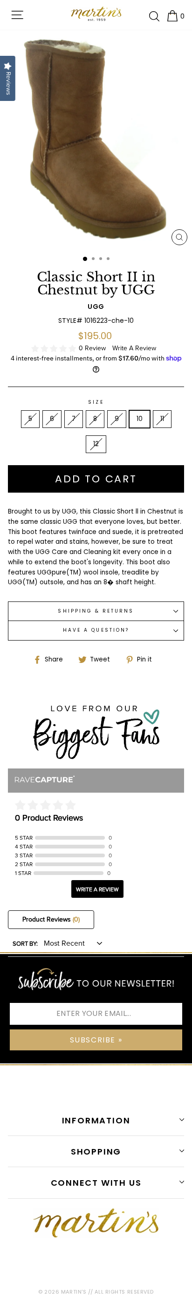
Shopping (96, 1151)
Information (96, 1120)
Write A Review (134, 348)
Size (95, 402)
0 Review (93, 348)
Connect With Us (96, 1183)
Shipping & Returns (96, 611)
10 (140, 418)
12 (96, 444)
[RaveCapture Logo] (45, 779)
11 (162, 418)
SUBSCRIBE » (96, 1040)
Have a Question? (96, 630)
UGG (96, 306)
